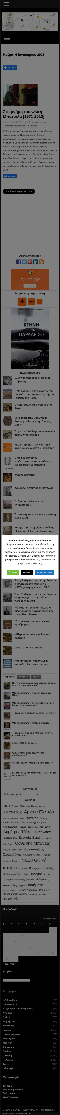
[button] (13, 572)
